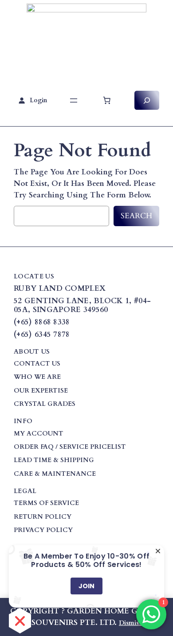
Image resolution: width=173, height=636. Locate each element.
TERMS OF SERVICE (46, 503)
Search (136, 216)
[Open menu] (73, 100)
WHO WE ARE (37, 377)
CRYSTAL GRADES (44, 404)
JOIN (86, 586)
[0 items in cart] (107, 100)
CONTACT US (37, 363)
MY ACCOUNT (38, 433)
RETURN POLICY (42, 517)
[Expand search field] (146, 100)
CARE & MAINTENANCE (55, 474)
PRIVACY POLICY (43, 530)
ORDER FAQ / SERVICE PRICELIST (70, 447)
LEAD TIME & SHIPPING (54, 460)
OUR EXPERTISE (41, 390)
